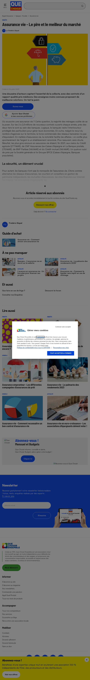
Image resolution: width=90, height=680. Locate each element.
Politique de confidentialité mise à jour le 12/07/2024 (33, 348)
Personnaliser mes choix (61, 348)
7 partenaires (40, 337)
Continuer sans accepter (63, 327)
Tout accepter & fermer (60, 353)
